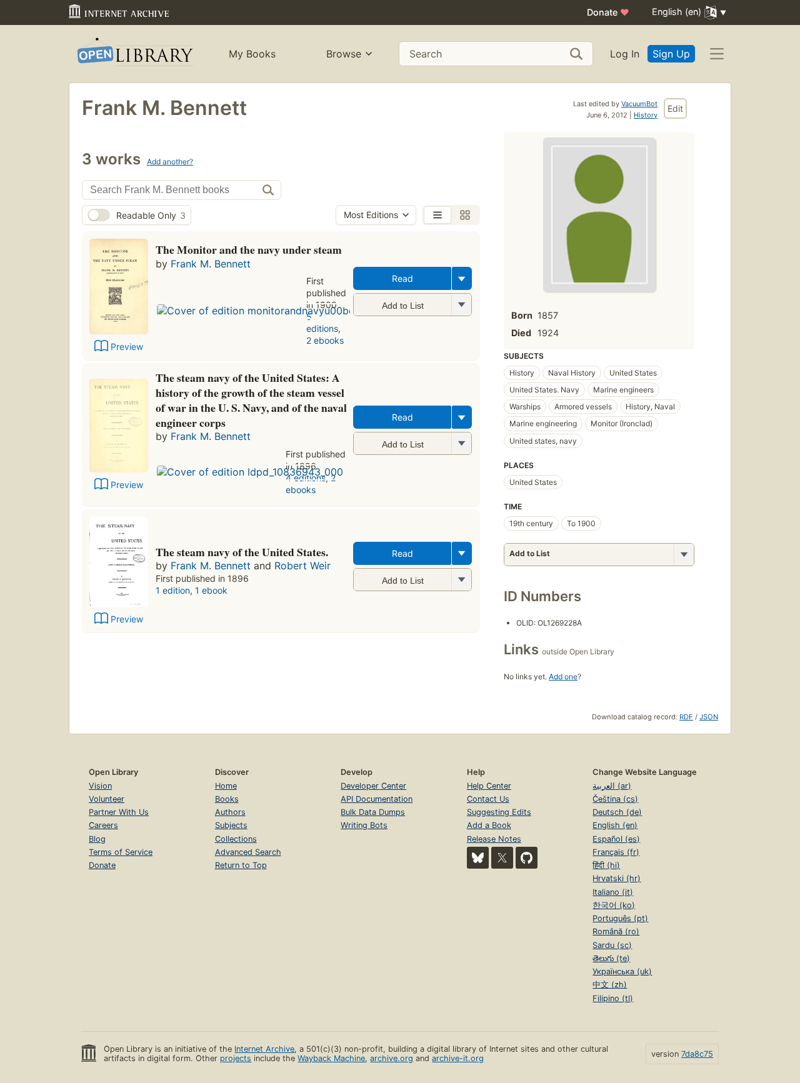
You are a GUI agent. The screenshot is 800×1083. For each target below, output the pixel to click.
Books (227, 799)
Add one (563, 676)
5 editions (322, 322)
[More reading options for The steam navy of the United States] (461, 443)
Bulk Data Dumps (373, 812)
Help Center (489, 786)
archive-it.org (458, 1058)
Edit (675, 108)
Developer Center (373, 786)
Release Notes (494, 839)
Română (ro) (615, 931)
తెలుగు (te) (611, 958)
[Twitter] (502, 858)
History (646, 115)
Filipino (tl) (612, 998)
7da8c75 (697, 1054)
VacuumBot (639, 103)
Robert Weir (302, 565)
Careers (103, 825)
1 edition (173, 590)
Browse (343, 53)
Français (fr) (615, 852)
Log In (624, 53)
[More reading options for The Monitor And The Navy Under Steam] (461, 304)
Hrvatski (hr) (616, 878)
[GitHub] (527, 858)
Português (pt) (620, 918)
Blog (97, 839)
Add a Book (489, 825)
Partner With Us (119, 812)
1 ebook (211, 590)
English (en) (615, 825)
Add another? (170, 161)
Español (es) (616, 839)
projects (235, 1058)
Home (226, 786)
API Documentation (376, 799)
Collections (236, 839)
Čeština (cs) (615, 799)
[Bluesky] (478, 858)
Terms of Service (120, 852)
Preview (127, 346)
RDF (686, 716)
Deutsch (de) (617, 812)
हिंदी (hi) (606, 865)
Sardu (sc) (612, 945)
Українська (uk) (622, 971)
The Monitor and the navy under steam (249, 249)
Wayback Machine (331, 1058)
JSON (708, 716)
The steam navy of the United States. (242, 552)
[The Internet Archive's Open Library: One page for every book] (134, 54)
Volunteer (106, 799)
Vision (100, 786)
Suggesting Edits (499, 812)
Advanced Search (248, 852)
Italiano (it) (612, 892)
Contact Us (488, 799)
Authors (230, 812)
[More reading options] (461, 278)
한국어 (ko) (613, 905)
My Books (252, 53)
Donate (608, 12)
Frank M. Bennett (211, 263)
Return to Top (241, 865)
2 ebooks (325, 340)
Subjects (231, 825)
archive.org (391, 1058)
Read (402, 278)
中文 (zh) (609, 984)
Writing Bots (364, 825)
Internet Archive (264, 1049)
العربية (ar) (611, 786)
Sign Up (671, 53)
